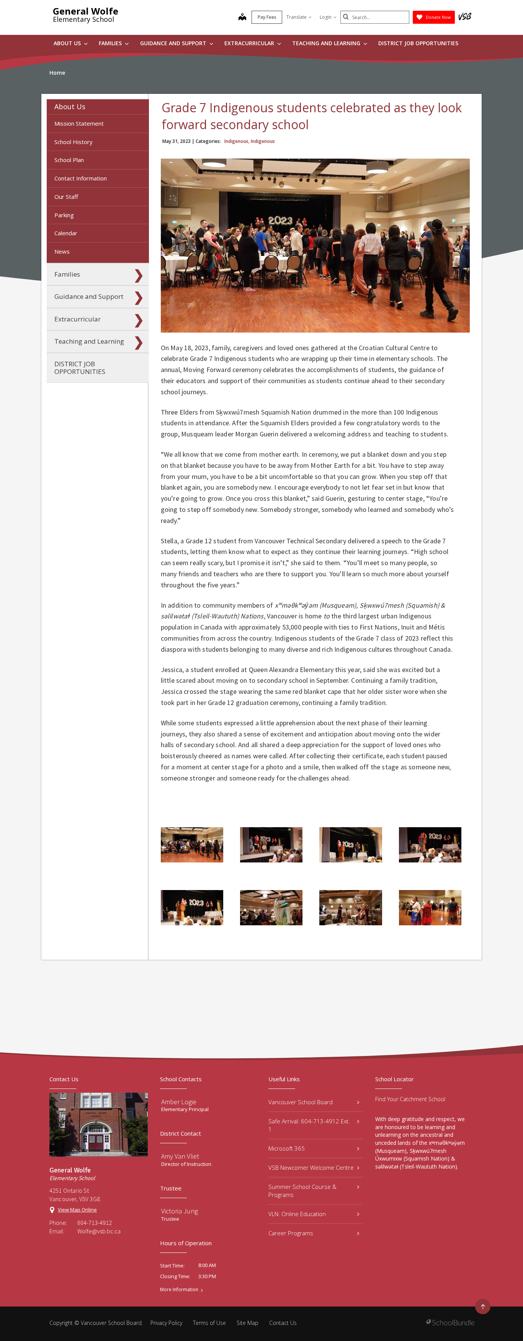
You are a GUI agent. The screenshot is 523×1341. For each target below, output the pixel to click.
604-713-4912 (94, 1222)
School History (73, 142)
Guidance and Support (174, 43)
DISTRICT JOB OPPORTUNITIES (418, 43)
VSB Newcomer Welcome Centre (311, 1167)
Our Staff (66, 196)
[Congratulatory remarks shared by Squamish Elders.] (271, 844)
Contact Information (80, 178)
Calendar (65, 233)
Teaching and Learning (327, 43)
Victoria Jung (179, 1211)
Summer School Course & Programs (302, 1190)
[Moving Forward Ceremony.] (271, 907)
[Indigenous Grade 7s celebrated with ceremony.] (192, 844)
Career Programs (290, 1233)
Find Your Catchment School (410, 1099)
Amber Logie (178, 1101)
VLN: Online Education (297, 1214)
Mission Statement (79, 123)
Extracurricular (250, 43)
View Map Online (77, 1209)
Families (111, 43)
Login (326, 17)
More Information (179, 1290)
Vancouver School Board (300, 1102)
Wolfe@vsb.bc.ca (99, 1231)
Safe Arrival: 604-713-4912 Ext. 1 (309, 1125)
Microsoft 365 (286, 1148)
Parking (64, 215)
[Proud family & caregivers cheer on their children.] (350, 907)
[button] (139, 106)
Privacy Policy (166, 1322)
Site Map (247, 1322)
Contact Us (283, 1322)
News (62, 251)
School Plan (69, 160)
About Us (68, 43)
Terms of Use (209, 1322)
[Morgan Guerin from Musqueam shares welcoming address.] (350, 844)
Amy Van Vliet (180, 1156)
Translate (296, 17)
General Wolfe (85, 11)
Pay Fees (267, 17)
